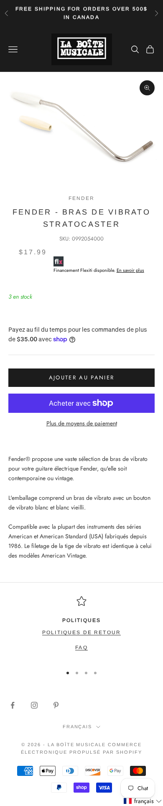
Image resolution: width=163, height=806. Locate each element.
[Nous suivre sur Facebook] (12, 705)
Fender (82, 198)
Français (77, 726)
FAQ (81, 647)
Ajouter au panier (82, 377)
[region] (81, 627)
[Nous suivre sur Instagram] (34, 705)
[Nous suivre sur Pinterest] (56, 705)
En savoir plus (130, 270)
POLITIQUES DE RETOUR (81, 632)
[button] (143, 801)
